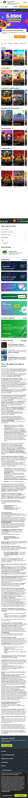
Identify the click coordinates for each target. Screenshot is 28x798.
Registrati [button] (24, 6)
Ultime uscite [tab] (23, 43)
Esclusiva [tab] (16, 43)
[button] (14, 751)
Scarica (25, 2)
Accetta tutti (21, 795)
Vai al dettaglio (6, 333)
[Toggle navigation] (2, 7)
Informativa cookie (6, 791)
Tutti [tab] (5, 43)
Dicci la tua (22, 296)
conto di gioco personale (7, 420)
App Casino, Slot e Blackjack (17, 451)
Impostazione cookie (7, 795)
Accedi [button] (16, 6)
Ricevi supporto (7, 745)
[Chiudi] (26, 772)
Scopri (17, 305)
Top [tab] (2, 43)
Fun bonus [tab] (10, 43)
